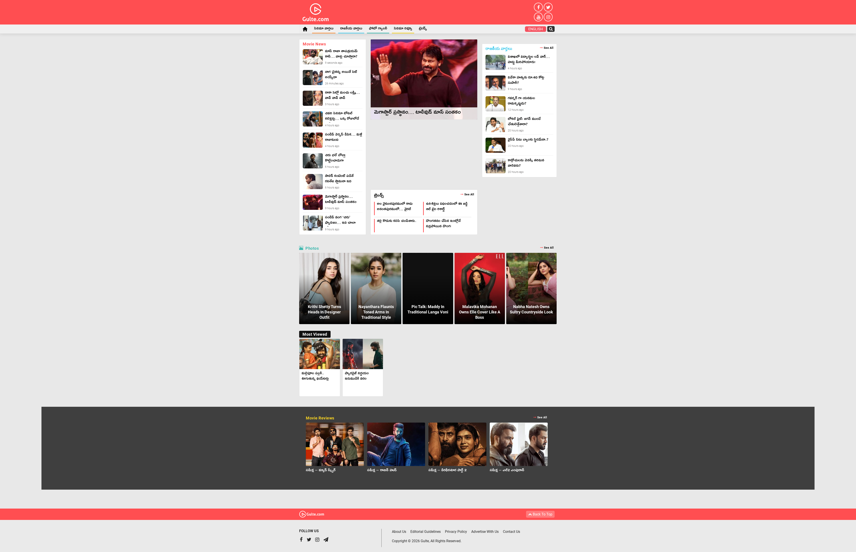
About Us (399, 532)
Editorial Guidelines (425, 532)
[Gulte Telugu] (315, 11)
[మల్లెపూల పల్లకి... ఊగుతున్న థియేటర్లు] (319, 354)
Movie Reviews (426, 418)
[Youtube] (538, 16)
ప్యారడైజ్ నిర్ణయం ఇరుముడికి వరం (357, 376)
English (535, 29)
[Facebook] (538, 7)
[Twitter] (548, 7)
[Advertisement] (423, 154)
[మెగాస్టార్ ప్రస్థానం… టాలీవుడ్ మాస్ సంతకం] (424, 79)
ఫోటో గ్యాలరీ (378, 29)
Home (305, 29)
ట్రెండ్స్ (423, 29)
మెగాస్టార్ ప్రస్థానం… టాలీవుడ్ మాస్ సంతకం (417, 113)
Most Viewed (314, 334)
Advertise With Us (485, 532)
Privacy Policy (456, 532)
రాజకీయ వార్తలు (351, 29)
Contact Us (511, 532)
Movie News (314, 44)
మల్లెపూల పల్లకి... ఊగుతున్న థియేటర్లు (315, 376)
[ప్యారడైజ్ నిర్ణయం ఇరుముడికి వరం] (363, 354)
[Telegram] (326, 540)
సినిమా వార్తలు (323, 29)
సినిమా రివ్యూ (403, 29)
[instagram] (548, 16)
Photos (429, 248)
